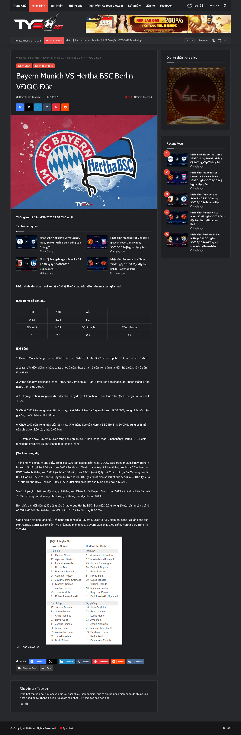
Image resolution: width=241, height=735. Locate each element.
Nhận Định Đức (44, 65)
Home (22, 57)
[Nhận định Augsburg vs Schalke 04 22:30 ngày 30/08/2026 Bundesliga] (26, 264)
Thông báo (75, 5)
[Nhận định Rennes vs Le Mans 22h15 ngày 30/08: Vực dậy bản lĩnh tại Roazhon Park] (97, 264)
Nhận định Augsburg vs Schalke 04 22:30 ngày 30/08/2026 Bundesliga (60, 264)
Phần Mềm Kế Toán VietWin (105, 5)
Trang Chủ (20, 5)
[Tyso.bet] (38, 22)
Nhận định (34, 57)
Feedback (166, 5)
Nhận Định (38, 5)
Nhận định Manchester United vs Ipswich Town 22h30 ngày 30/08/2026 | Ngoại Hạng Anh (129, 242)
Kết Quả (133, 5)
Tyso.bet (68, 728)
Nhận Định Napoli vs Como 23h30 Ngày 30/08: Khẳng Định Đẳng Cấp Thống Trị (60, 242)
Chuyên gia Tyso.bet (30, 97)
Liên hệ (150, 5)
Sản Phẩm (56, 5)
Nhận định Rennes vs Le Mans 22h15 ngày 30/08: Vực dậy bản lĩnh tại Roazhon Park (112, 40)
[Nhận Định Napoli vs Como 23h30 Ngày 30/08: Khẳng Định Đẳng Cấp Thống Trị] (26, 242)
